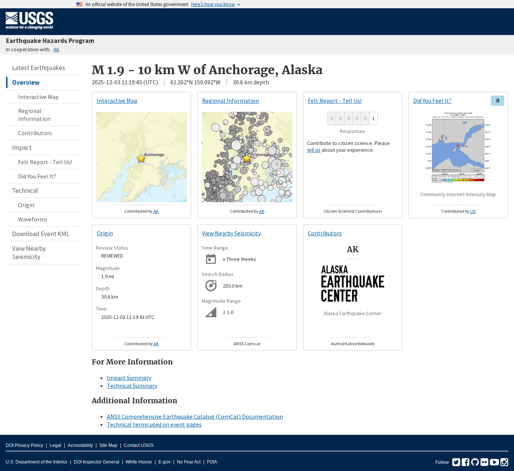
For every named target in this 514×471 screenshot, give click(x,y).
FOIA (212, 462)
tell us (314, 149)
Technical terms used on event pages (154, 424)
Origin (26, 205)
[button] (141, 158)
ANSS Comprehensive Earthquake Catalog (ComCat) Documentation (195, 416)
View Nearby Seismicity (29, 252)
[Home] (29, 31)
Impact (22, 147)
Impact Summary (129, 377)
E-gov (164, 462)
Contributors (35, 133)
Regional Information (34, 114)
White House (139, 462)
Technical (25, 190)
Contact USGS (139, 445)
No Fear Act (189, 462)
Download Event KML (40, 234)
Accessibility (80, 445)
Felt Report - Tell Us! (45, 162)
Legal (55, 445)
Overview (26, 82)
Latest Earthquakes (38, 68)
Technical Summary (132, 385)
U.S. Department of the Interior (36, 462)
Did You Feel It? (37, 176)
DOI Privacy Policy (24, 445)
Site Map (108, 445)
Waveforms (32, 219)
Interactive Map (38, 97)
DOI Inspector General (96, 462)
